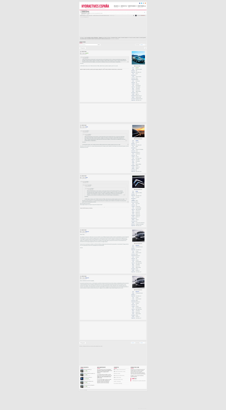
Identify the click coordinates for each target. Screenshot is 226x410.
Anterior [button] (141, 44)
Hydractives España (95, 6)
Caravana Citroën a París (118, 379)
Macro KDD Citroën (118, 377)
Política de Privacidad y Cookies (120, 371)
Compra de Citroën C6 (88, 377)
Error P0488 (82, 42)
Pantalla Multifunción (88, 369)
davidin (83, 57)
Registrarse (141, 6)
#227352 (82, 277)
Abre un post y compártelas (114, 38)
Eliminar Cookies (117, 373)
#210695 (82, 126)
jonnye (86, 177)
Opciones (132, 342)
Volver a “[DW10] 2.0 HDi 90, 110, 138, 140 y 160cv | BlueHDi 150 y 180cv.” (91, 346)
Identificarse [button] (132, 6)
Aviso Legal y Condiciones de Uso (120, 369)
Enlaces (116, 6)
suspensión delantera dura (89, 381)
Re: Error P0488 (83, 51)
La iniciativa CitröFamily (118, 383)
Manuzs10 (87, 231)
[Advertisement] (113, 27)
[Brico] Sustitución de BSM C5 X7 (90, 373)
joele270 (86, 53)
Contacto (123, 6)
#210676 (82, 53)
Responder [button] (83, 48)
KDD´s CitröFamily (118, 381)
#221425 (82, 177)
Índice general (83, 15)
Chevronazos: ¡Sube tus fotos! (119, 375)
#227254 (82, 231)
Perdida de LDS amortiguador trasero (91, 385)
